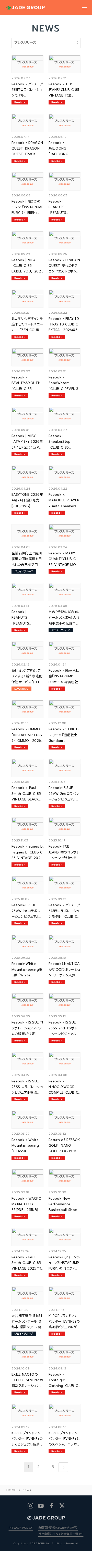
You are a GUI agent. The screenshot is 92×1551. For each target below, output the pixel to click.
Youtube (40, 1506)
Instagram (30, 1506)
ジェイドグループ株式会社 (25, 8)
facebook (51, 1506)
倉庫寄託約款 (61, 1531)
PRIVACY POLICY (21, 1528)
